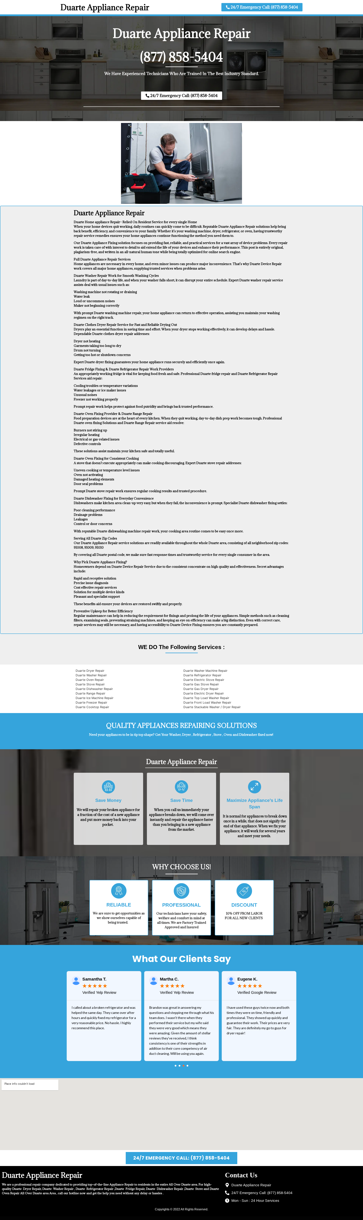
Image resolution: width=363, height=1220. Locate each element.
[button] (175, 1066)
